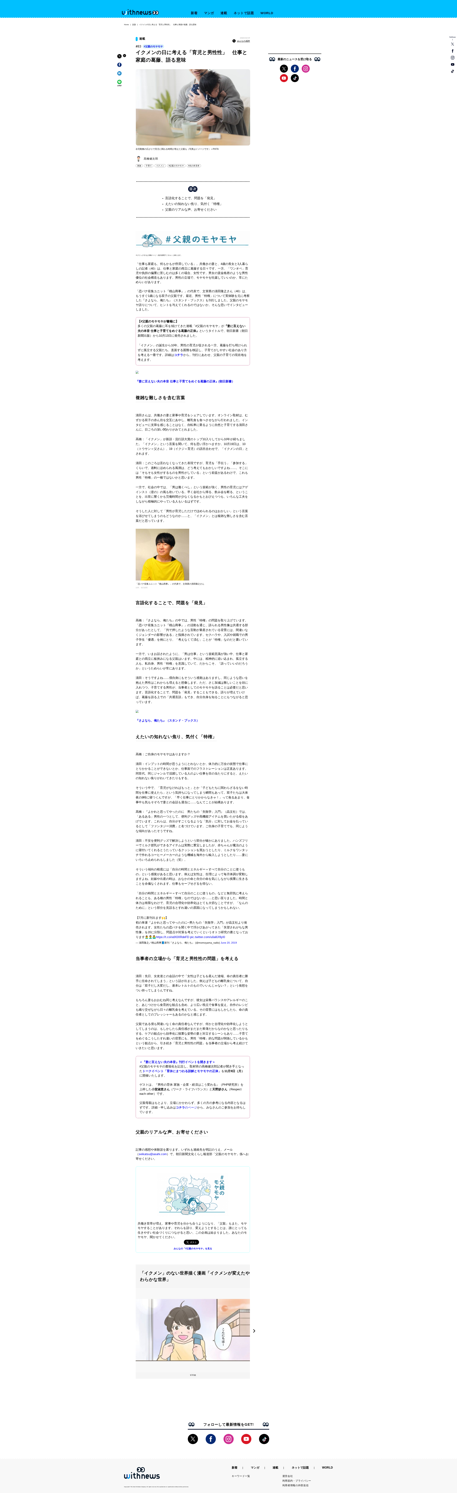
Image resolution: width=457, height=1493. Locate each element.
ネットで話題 (244, 13)
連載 (223, 13)
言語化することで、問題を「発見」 (191, 198)
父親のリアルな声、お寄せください (191, 209)
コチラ (178, 355)
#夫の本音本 (193, 166)
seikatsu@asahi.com (153, 1154)
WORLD (266, 13)
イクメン (160, 166)
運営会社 (287, 1476)
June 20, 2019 (229, 942)
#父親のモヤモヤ (153, 46)
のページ (191, 1107)
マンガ (209, 13)
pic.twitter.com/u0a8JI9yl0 (207, 937)
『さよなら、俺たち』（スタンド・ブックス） (167, 720)
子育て (149, 166)
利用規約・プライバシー (296, 1480)
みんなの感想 (243, 41)
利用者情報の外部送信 (295, 1485)
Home (126, 25)
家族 (139, 166)
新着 (194, 13)
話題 (134, 25)
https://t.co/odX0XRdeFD (172, 937)
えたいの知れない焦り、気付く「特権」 (194, 204)
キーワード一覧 (241, 1476)
